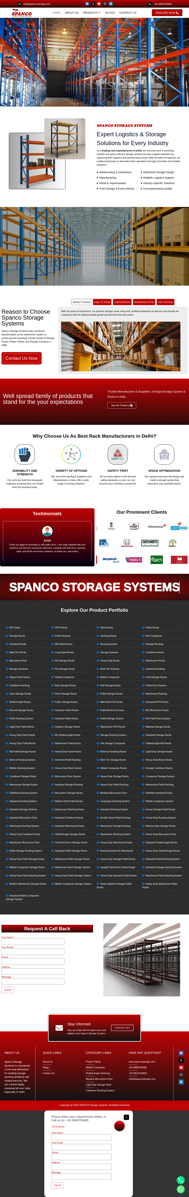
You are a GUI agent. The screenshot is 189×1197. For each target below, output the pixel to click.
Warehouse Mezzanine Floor (24, 842)
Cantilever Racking (19, 685)
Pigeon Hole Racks (19, 677)
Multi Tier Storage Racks (113, 760)
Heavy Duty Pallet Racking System (27, 875)
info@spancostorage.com (36, 4)
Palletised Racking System (23, 793)
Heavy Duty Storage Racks (114, 776)
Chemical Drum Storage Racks (71, 842)
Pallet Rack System (156, 685)
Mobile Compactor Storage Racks (27, 867)
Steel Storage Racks (20, 693)
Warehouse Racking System (24, 826)
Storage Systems (109, 652)
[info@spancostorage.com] (19, 4)
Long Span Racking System (114, 801)
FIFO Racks (61, 627)
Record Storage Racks (21, 710)
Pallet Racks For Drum (112, 710)
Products (90, 12)
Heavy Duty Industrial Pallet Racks (118, 875)
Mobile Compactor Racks (113, 768)
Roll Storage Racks (110, 685)
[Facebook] (87, 3)
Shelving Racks (108, 636)
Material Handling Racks (113, 751)
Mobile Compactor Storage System (73, 884)
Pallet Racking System (21, 718)
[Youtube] (99, 3)
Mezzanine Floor (18, 660)
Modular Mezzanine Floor (113, 793)
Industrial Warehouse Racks (69, 826)
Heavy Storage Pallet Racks (160, 809)
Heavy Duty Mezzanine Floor (161, 834)
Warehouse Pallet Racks (68, 743)
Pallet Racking (62, 636)
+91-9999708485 (77, 1120)
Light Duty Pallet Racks (21, 727)
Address (5, 967)
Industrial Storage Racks (158, 735)
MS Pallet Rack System (158, 718)
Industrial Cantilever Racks (69, 817)
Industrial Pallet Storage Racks (71, 851)
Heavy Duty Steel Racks (22, 735)
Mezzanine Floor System (68, 776)
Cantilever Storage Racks (22, 776)
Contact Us (127, 12)
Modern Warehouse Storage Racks (27, 884)
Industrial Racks (17, 644)
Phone (4, 957)
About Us (72, 12)
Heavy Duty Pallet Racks (22, 743)
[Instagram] (105, 3)
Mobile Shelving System (22, 768)
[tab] (81, 302)
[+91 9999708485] (150, 4)
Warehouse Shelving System (115, 834)
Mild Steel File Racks (111, 702)
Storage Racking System (113, 735)
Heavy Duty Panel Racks (68, 751)
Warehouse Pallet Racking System (164, 875)
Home (57, 12)
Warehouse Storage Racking (115, 826)
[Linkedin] (111, 3)
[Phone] (181, 1180)
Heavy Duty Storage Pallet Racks (117, 859)
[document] (94, 1153)
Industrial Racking (155, 669)
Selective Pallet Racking (68, 760)
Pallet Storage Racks (111, 693)
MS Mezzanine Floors (157, 710)
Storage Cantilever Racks (159, 768)
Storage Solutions (18, 669)
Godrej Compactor (64, 677)
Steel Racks (106, 627)
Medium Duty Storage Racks (161, 826)
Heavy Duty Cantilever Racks (24, 834)
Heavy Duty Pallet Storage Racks (26, 859)
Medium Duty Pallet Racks (69, 801)
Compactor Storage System (160, 776)
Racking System (108, 644)
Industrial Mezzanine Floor (23, 817)
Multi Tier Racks (17, 652)
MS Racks (14, 627)
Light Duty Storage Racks (159, 751)
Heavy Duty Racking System (161, 817)
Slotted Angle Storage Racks (70, 834)
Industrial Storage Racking (69, 784)
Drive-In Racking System (22, 760)
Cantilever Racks (155, 652)
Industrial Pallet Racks (66, 718)
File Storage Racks (65, 669)
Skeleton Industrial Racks (159, 793)
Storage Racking (154, 644)
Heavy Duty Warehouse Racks (116, 842)
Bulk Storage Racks (65, 685)
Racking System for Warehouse (116, 851)
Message (6, 977)
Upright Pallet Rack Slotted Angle (117, 867)
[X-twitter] (93, 3)
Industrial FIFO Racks (157, 702)
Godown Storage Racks (67, 727)
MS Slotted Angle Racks (67, 735)
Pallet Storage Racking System (25, 851)
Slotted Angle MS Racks (158, 743)
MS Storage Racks (65, 660)
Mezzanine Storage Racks (69, 793)
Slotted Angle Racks (20, 702)
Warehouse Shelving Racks (69, 809)
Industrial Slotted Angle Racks (161, 842)
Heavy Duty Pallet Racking (114, 784)
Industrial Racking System (23, 801)
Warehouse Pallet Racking (160, 784)
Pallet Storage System (112, 718)
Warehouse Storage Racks (23, 784)
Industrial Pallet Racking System (163, 859)
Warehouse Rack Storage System (72, 867)
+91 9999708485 (163, 4)
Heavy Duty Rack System (68, 768)
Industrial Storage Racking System (164, 867)
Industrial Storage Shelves (23, 809)
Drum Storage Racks (66, 693)
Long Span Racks (64, 652)
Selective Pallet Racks (67, 710)
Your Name (7, 937)
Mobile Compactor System (159, 801)
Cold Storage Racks (156, 677)
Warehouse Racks (155, 660)
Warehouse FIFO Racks (112, 727)
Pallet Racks (152, 627)
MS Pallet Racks (63, 644)
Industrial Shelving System (114, 809)
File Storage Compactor (112, 743)
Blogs (110, 12)
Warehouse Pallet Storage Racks (72, 859)
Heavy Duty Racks (110, 660)
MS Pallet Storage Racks (22, 751)
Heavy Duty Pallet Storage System (73, 875)
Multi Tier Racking (109, 669)
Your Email (7, 947)
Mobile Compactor (109, 677)
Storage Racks (17, 636)
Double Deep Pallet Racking (115, 817)
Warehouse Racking (156, 693)
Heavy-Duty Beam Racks (159, 760)
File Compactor (154, 636)
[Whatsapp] (181, 1189)
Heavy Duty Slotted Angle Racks (163, 851)
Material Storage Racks (158, 727)
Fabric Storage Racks (66, 702)
